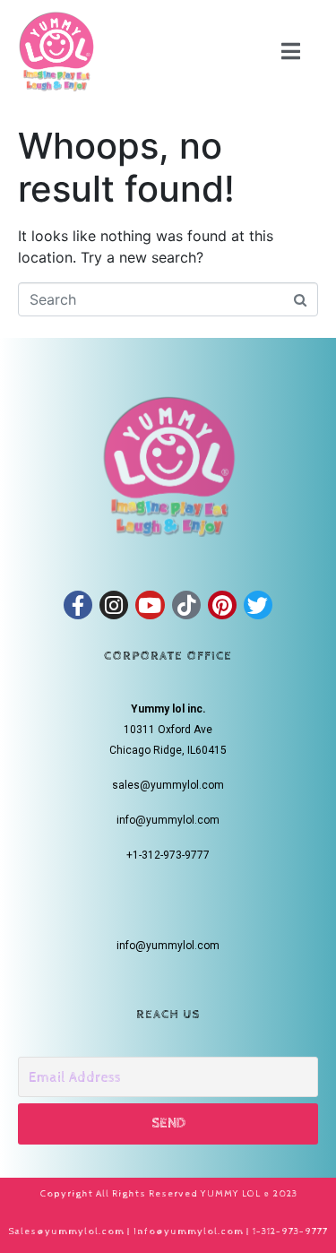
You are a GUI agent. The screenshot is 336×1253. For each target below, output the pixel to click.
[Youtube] (149, 605)
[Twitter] (258, 605)
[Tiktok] (186, 605)
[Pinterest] (222, 605)
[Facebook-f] (78, 605)
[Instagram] (113, 605)
